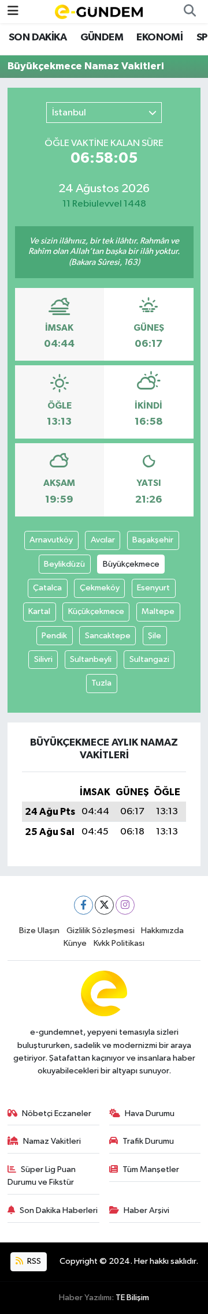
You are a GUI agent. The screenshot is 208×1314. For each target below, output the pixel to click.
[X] (104, 905)
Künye (75, 943)
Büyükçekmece (131, 564)
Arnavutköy (51, 540)
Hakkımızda (162, 930)
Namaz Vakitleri (52, 1141)
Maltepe (158, 611)
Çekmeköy (100, 587)
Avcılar (103, 540)
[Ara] (189, 11)
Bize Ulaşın (39, 930)
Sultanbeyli (91, 659)
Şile (154, 635)
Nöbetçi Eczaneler (56, 1113)
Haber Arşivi (146, 1210)
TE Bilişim (132, 1297)
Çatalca (47, 587)
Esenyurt (153, 587)
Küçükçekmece (96, 611)
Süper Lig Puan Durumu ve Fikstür (42, 1175)
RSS (33, 1261)
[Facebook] (83, 905)
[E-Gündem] (99, 11)
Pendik (54, 635)
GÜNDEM (101, 37)
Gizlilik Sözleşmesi (100, 930)
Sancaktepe (108, 635)
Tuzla (101, 683)
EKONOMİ (159, 37)
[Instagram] (125, 905)
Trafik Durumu (148, 1141)
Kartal (39, 611)
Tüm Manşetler (150, 1169)
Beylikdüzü (64, 564)
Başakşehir (152, 540)
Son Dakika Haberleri (59, 1210)
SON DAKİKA (37, 37)
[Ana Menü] (13, 11)
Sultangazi (149, 659)
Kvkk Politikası (119, 943)
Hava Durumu (149, 1113)
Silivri (43, 659)
